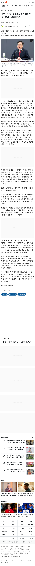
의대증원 (4, 294)
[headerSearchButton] (26, 2)
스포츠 (3, 501)
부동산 (13, 528)
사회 (13, 521)
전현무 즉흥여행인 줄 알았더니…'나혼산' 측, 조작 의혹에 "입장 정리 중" (16, 472)
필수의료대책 (12, 294)
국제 (31, 521)
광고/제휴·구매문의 (13, 542)
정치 (4, 521)
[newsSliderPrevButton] (28, 437)
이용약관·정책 (22, 542)
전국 (4, 525)
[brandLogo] (4, 1)
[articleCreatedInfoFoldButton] (17, 22)
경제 (22, 521)
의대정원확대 (21, 294)
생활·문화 (4, 531)
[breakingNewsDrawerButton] (29, 2)
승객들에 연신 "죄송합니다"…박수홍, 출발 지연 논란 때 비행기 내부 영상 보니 (16, 442)
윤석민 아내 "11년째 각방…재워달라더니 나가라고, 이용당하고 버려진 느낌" (16, 450)
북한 (22, 525)
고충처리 (30, 542)
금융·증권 (30, 525)
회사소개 (5, 542)
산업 (4, 528)
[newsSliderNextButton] (32, 437)
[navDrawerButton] (32, 2)
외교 (13, 525)
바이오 (3, 10)
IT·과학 (22, 528)
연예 (2, 480)
